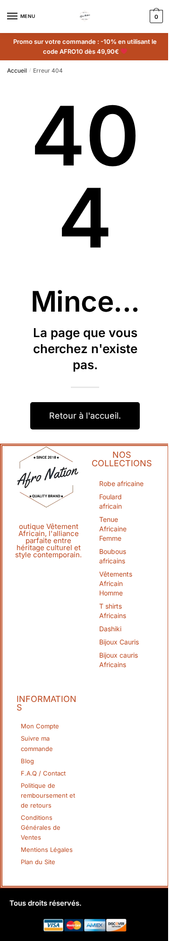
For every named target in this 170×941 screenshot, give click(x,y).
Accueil (17, 70)
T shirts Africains (112, 610)
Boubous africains (112, 556)
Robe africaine (121, 483)
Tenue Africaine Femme (113, 528)
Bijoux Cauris (119, 642)
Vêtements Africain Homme (115, 583)
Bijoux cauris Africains (118, 660)
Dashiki (110, 629)
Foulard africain (110, 501)
